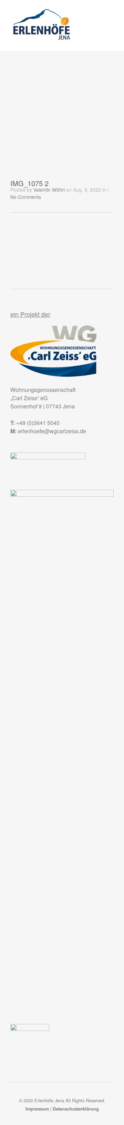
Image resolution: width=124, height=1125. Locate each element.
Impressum (37, 1109)
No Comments (25, 196)
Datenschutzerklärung (76, 1109)
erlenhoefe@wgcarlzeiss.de (52, 431)
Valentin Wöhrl (49, 189)
